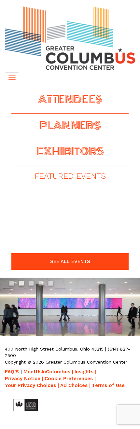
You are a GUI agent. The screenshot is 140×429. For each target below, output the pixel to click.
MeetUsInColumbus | (48, 372)
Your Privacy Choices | (32, 385)
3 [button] (31, 284)
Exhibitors (70, 151)
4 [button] (41, 284)
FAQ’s (12, 372)
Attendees (70, 99)
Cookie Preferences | (70, 378)
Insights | (85, 372)
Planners (70, 126)
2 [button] (22, 284)
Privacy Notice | (24, 378)
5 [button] (51, 284)
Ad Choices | (75, 385)
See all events (70, 261)
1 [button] (12, 284)
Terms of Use (108, 385)
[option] (70, 307)
